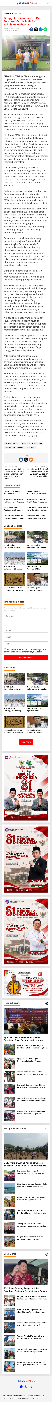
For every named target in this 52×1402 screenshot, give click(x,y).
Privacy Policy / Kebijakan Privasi (15, 1398)
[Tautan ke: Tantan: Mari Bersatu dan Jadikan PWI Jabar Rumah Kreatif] (9, 1327)
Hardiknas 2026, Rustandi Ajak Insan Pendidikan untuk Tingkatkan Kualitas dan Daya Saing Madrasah (13, 509)
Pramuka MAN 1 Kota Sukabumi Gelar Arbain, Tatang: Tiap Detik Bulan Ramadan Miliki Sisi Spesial (37, 517)
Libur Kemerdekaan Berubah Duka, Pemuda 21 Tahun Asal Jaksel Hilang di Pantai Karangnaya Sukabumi (32, 1185)
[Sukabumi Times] (26, 3)
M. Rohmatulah (12, 443)
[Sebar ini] (31, 29)
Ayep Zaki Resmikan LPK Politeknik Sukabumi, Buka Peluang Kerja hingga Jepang (23, 1039)
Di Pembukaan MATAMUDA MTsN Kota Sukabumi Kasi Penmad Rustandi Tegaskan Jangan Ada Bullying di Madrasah (37, 492)
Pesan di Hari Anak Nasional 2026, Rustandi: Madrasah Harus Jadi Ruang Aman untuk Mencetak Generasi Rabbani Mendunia (14, 492)
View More (26, 742)
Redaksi (36, 1398)
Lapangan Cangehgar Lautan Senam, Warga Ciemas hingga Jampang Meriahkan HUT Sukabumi (30, 1172)
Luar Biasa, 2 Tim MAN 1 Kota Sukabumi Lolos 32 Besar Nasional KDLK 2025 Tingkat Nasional (37, 509)
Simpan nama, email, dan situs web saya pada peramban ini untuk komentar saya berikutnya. (25, 650)
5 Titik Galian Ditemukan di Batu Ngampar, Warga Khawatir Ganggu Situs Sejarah (14, 546)
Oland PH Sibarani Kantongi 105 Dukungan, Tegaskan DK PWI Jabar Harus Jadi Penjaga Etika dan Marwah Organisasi (32, 1363)
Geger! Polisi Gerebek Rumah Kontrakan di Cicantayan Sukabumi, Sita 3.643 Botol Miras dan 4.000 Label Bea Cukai (31, 1238)
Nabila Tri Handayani (14, 447)
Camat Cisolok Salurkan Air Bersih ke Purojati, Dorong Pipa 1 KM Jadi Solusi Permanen (37, 546)
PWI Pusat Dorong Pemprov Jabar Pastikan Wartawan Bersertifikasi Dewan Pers (25, 1290)
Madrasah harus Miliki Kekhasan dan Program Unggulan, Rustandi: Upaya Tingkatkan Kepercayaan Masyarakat (14, 500)
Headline (7, 30)
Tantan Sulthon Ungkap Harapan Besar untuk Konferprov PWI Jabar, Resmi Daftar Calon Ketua (32, 1350)
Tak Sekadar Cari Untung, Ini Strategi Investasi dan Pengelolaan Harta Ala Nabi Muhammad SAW (14, 567)
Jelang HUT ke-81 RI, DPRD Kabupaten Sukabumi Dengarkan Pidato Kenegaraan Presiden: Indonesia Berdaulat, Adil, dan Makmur (31, 1225)
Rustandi (30, 447)
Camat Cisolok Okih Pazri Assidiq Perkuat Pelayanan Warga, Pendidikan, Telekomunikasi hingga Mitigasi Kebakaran (32, 1198)
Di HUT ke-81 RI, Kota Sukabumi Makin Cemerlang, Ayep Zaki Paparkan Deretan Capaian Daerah (31, 1112)
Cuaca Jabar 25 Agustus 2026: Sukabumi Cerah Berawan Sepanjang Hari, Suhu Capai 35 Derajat (36, 567)
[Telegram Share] (41, 29)
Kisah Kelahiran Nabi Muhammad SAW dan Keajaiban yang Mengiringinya (13, 589)
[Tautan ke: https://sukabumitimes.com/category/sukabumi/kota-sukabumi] (46, 1003)
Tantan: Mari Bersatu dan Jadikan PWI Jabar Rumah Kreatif (32, 1324)
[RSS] (31, 460)
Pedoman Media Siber (37, 1396)
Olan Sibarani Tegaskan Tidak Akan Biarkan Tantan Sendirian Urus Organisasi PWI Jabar (30, 1311)
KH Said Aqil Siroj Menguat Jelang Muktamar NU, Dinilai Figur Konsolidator (36, 589)
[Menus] (4, 3)
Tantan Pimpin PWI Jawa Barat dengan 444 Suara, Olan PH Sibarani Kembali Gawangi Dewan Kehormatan (32, 1337)
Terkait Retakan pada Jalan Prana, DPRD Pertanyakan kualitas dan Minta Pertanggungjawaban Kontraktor (32, 1073)
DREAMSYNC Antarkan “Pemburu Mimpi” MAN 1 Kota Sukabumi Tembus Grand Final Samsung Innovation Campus (14, 517)
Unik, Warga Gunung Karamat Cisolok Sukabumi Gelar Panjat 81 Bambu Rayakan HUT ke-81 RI (25, 1164)
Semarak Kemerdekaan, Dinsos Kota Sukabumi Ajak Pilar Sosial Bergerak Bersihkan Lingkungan (31, 1086)
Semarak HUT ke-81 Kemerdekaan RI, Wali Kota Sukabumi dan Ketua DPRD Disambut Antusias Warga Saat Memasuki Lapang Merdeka (32, 1099)
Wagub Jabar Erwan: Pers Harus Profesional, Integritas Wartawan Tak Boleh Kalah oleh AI (32, 1297)
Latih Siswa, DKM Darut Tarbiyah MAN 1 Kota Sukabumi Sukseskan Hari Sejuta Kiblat (37, 471)
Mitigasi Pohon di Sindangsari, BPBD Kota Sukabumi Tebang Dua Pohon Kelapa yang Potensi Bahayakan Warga (32, 1046)
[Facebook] (21, 460)
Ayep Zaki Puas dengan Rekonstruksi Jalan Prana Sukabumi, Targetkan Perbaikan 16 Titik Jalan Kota (32, 1060)
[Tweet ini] (36, 29)
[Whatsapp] (45, 29)
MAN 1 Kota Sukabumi (32, 443)
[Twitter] (26, 460)
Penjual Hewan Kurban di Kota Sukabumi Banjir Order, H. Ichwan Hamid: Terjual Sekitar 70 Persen (14, 472)
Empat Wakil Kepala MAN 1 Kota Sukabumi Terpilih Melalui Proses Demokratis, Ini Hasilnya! (37, 500)
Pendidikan (15, 30)
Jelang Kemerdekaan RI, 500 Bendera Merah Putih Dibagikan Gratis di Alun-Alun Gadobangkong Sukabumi (31, 1211)
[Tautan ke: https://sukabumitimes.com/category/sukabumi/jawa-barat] (46, 1254)
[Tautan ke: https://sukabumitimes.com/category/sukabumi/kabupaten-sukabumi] (46, 1128)
